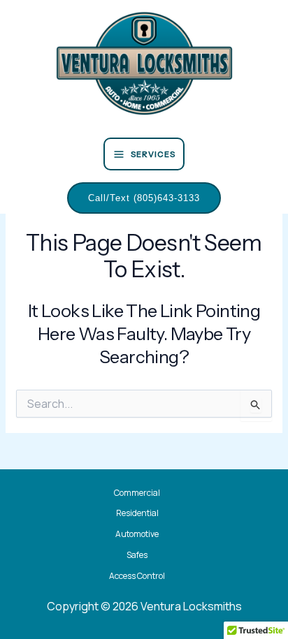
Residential (137, 513)
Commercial (137, 493)
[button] (144, 198)
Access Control (137, 576)
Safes (137, 555)
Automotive (137, 534)
